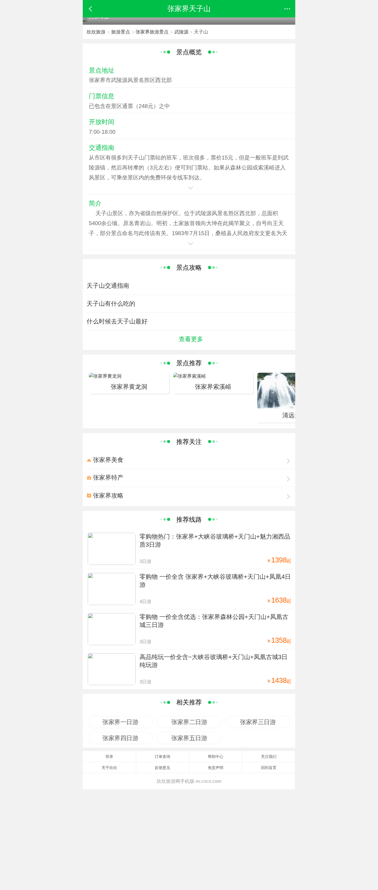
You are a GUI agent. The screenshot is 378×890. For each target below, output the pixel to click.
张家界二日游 (189, 722)
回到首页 (268, 767)
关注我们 (268, 756)
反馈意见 (162, 767)
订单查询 (162, 756)
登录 (109, 756)
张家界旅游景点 (152, 32)
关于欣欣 (109, 767)
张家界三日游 (258, 722)
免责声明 (215, 767)
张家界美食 (108, 459)
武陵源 (181, 32)
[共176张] (85, 21)
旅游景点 (120, 32)
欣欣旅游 (96, 32)
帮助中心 (215, 756)
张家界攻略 (108, 495)
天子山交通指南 (108, 285)
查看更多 (191, 339)
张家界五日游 (189, 738)
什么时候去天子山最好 (117, 321)
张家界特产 (108, 477)
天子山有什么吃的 (111, 303)
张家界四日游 (120, 738)
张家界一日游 (120, 722)
